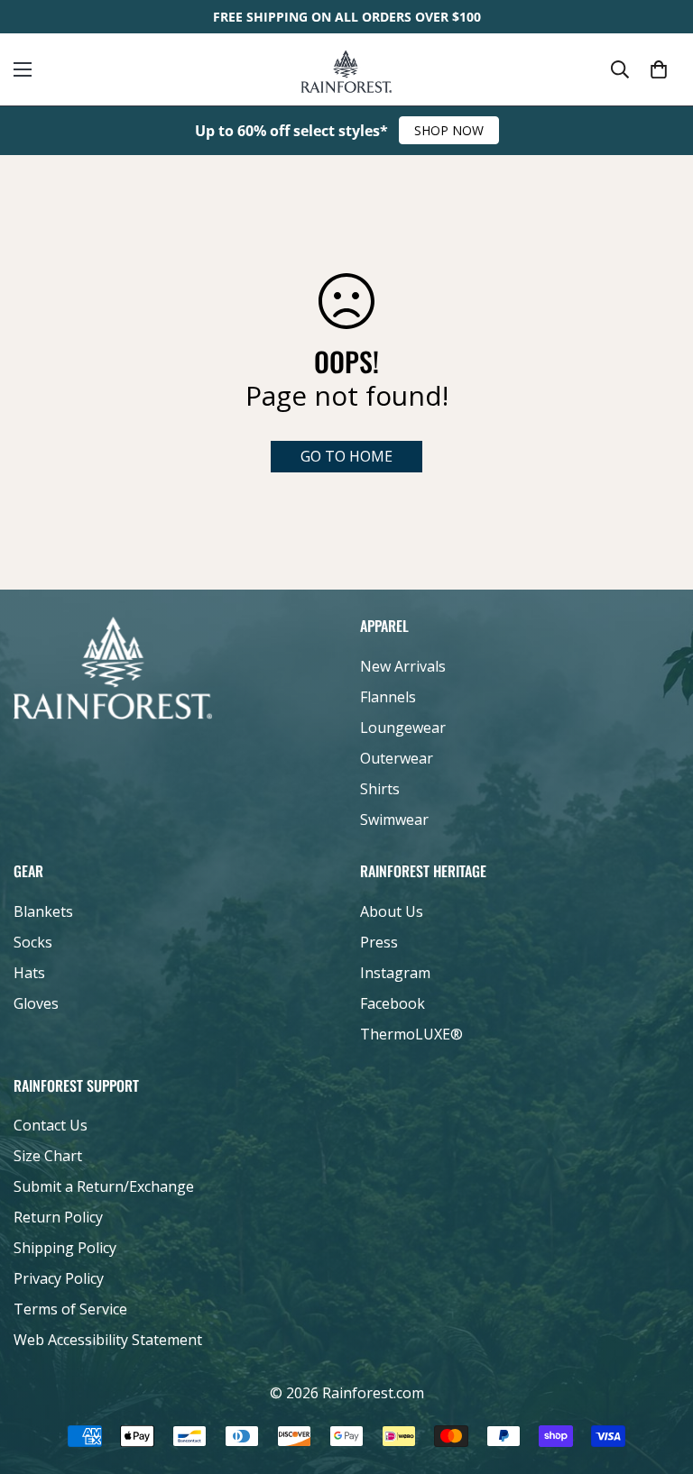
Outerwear (396, 758)
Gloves (36, 1003)
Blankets (43, 911)
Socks (33, 942)
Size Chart (48, 1156)
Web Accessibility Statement (108, 1340)
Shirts (380, 789)
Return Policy (58, 1217)
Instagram (395, 973)
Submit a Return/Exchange (104, 1186)
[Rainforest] (346, 69)
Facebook (392, 1003)
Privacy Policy (59, 1278)
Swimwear (394, 819)
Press (379, 942)
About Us (391, 911)
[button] (658, 69)
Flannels (388, 697)
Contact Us (51, 1125)
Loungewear (403, 727)
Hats (29, 973)
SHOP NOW (449, 130)
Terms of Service (70, 1309)
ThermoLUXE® (411, 1034)
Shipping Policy (65, 1248)
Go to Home (346, 456)
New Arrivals (403, 666)
